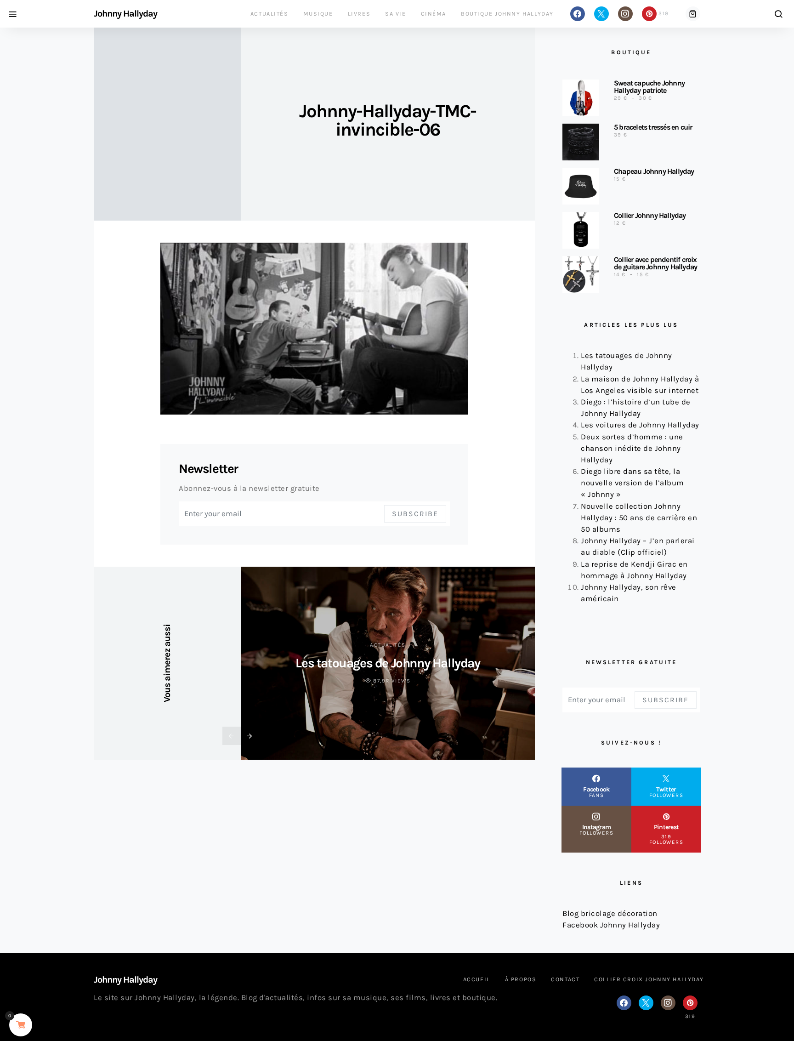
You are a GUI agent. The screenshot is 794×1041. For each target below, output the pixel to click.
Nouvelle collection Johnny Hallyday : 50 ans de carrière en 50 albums (639, 518)
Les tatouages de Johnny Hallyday (387, 663)
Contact (565, 979)
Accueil (476, 979)
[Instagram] (625, 13)
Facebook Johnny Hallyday (611, 925)
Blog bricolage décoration (610, 913)
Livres (359, 13)
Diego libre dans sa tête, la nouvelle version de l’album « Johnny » (632, 483)
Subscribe (415, 513)
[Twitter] (601, 13)
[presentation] (231, 736)
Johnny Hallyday (125, 13)
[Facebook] (577, 13)
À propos (521, 979)
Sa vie (395, 13)
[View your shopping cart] (693, 13)
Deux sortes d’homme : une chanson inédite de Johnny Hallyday (632, 448)
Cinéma (433, 13)
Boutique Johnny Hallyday (507, 13)
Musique (318, 13)
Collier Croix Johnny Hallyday (649, 979)
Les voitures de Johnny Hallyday (640, 425)
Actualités (269, 13)
